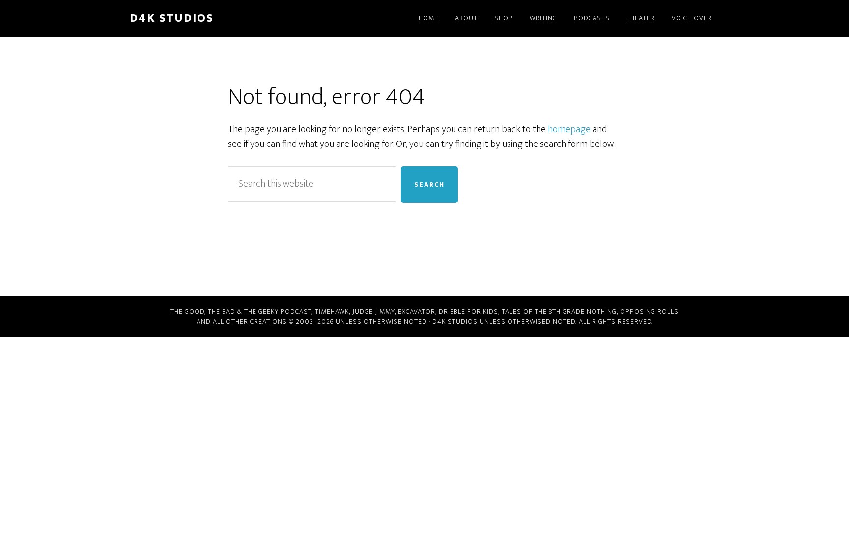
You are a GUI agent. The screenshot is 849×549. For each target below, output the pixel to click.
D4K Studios (172, 18)
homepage (569, 129)
